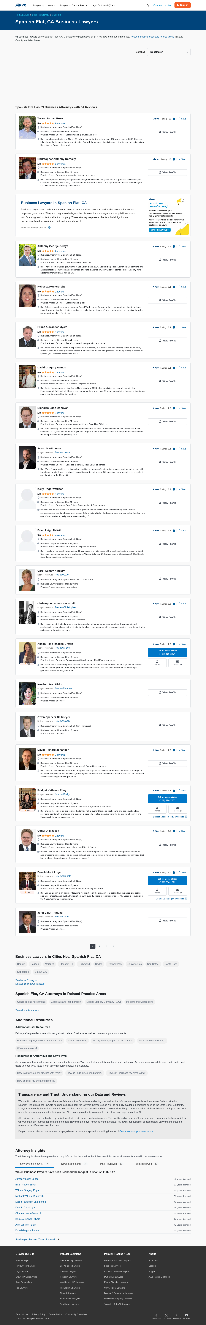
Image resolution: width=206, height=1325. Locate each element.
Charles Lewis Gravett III (28, 1213)
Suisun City (41, 972)
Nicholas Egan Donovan (52, 407)
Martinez (49, 964)
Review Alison (62, 647)
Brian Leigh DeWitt (49, 530)
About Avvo (154, 1260)
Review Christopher (65, 607)
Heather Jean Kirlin (49, 684)
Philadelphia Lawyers (70, 1288)
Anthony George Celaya (52, 246)
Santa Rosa (171, 964)
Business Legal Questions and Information (39, 1040)
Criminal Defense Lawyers (116, 1271)
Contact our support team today (136, 1131)
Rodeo (98, 964)
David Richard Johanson (53, 749)
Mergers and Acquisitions (139, 1002)
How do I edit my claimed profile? (84, 1073)
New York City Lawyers (71, 1260)
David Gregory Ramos (51, 367)
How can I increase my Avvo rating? (127, 1073)
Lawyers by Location (43, 5)
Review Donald (63, 876)
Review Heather (63, 688)
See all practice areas (27, 1010)
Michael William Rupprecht (29, 1196)
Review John (62, 916)
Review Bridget (63, 794)
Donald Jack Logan (49, 872)
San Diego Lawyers (69, 1304)
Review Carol (62, 574)
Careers (152, 1266)
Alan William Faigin (25, 1224)
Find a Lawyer (22, 1260)
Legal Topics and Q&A (102, 5)
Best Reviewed (146, 1164)
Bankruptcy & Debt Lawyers (117, 1260)
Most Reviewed (111, 1164)
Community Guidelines (76, 1314)
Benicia (21, 964)
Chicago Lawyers (68, 1271)
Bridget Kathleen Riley (51, 790)
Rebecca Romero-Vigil (51, 286)
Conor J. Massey (48, 830)
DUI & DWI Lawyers (113, 1277)
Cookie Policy (55, 1314)
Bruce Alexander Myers (52, 326)
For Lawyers (22, 1288)
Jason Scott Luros (49, 448)
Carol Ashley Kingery (51, 570)
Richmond (84, 964)
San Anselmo (134, 964)
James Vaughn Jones (26, 1179)
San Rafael (153, 964)
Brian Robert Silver (25, 1184)
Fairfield (35, 964)
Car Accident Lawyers (114, 1288)
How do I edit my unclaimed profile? (36, 1081)
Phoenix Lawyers (68, 1293)
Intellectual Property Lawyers (118, 1298)
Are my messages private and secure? (112, 1040)
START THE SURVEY (160, 230)
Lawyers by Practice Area (72, 5)
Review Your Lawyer (25, 1266)
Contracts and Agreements (31, 1002)
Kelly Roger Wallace (50, 488)
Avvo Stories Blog (24, 1282)
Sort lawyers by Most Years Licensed (35, 1239)
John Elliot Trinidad (50, 912)
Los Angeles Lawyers (70, 1266)
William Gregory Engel (27, 1190)
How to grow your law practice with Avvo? (39, 1073)
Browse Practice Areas (26, 1277)
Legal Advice (22, 1271)
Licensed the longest (34, 1163)
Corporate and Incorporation (66, 1002)
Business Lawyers (112, 1266)
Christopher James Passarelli (56, 603)
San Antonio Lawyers (70, 1298)
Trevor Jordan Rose (50, 118)
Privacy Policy (38, 1314)
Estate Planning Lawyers (116, 1282)
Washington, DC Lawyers (72, 1282)
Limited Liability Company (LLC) (103, 1002)
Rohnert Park (115, 964)
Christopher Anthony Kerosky (56, 158)
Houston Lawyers (68, 1277)
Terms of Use (22, 1314)
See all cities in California (29, 984)
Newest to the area (74, 1164)
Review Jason (62, 452)
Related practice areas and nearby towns (152, 36)
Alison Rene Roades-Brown (55, 643)
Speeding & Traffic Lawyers (117, 1304)
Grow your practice (162, 5)
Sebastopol (23, 972)
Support (152, 1271)
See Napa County (25, 980)
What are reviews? (27, 1048)
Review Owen (62, 721)
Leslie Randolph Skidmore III (30, 1202)
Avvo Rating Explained (159, 1277)
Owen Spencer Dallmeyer (53, 717)
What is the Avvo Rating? (152, 1040)
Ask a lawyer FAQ (77, 1040)
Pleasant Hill (66, 964)
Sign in (184, 5)
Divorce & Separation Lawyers (118, 1293)
